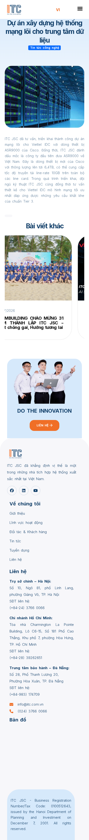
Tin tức (15, 541)
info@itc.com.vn (30, 704)
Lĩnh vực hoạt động (25, 522)
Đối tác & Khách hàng (28, 532)
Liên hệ (15, 559)
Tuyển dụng (19, 550)
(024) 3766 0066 (32, 711)
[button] (80, 8)
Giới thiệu (17, 513)
